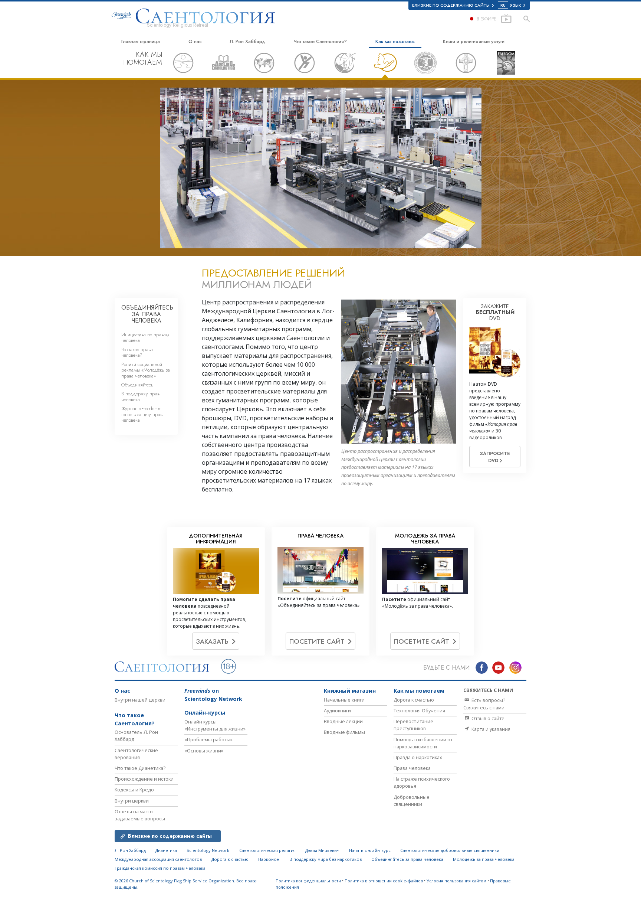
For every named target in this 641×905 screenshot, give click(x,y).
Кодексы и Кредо (134, 789)
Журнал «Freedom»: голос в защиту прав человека (141, 414)
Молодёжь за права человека (484, 859)
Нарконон (268, 859)
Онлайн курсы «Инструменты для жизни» (215, 725)
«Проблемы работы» (208, 739)
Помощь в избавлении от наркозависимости (423, 743)
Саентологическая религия (267, 850)
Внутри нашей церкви (140, 699)
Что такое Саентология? (320, 41)
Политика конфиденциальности (308, 880)
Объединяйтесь (137, 384)
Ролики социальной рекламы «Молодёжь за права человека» (145, 370)
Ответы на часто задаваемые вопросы (140, 815)
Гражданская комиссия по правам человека (160, 868)
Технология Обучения (419, 710)
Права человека (412, 768)
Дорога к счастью (414, 699)
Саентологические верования (136, 754)
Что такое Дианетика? (140, 768)
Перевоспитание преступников (413, 725)
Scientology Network (208, 850)
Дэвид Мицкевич (322, 850)
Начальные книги (344, 699)
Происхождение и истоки (144, 778)
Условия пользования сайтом (456, 880)
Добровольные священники (412, 800)
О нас (194, 41)
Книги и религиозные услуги (473, 41)
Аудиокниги (337, 710)
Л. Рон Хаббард (247, 41)
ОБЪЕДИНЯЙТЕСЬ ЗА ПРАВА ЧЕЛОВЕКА (147, 314)
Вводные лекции (343, 721)
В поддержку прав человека (140, 396)
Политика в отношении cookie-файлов (384, 880)
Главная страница (140, 41)
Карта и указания (490, 729)
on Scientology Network (213, 694)
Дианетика (166, 850)
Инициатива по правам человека (145, 337)
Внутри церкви (132, 800)
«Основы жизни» (203, 750)
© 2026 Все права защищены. (186, 884)
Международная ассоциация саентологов (158, 859)
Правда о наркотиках (418, 757)
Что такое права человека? (137, 352)
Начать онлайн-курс (370, 850)
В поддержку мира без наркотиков (325, 859)
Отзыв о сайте (487, 718)
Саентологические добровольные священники (449, 850)
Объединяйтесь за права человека (407, 859)
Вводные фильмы (344, 732)
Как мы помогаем (395, 41)
